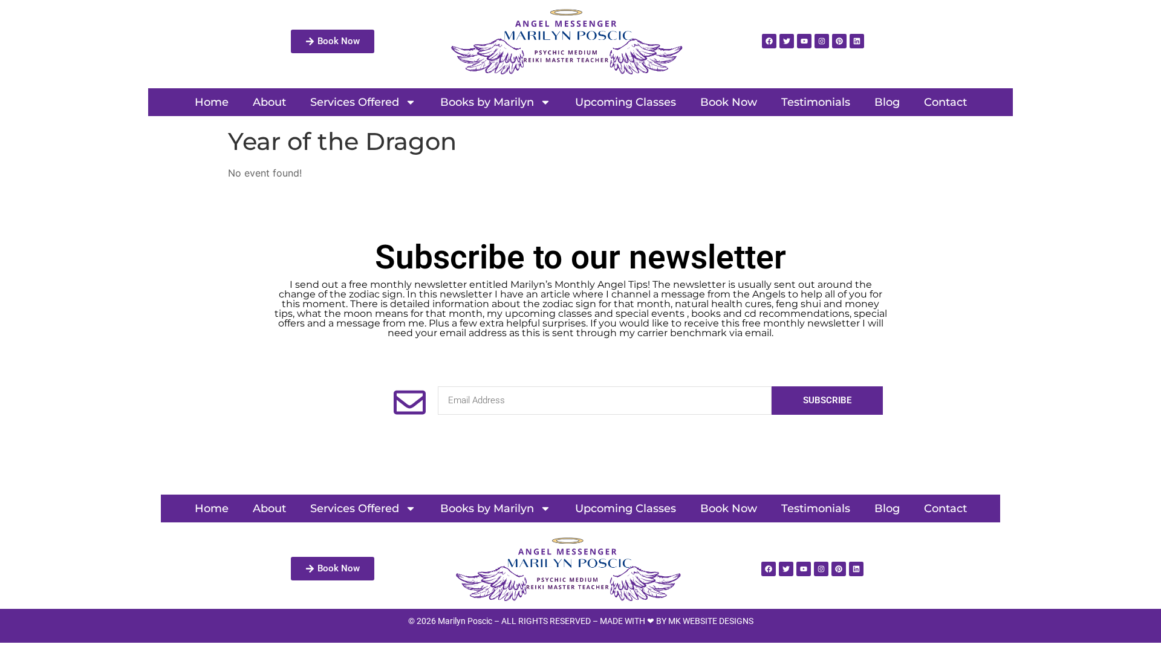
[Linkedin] (857, 41)
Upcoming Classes (625, 102)
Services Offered (354, 102)
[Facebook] (769, 41)
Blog (887, 102)
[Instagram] (822, 41)
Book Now (728, 102)
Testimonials (815, 102)
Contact (945, 102)
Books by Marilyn (487, 102)
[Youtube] (804, 41)
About (269, 102)
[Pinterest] (839, 41)
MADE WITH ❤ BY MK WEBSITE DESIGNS (676, 621)
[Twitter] (786, 41)
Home (212, 102)
